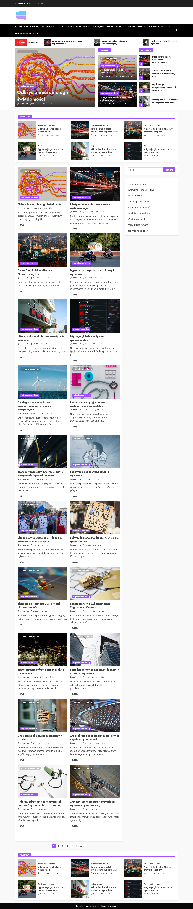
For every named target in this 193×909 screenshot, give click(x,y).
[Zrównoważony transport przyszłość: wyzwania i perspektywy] (95, 781)
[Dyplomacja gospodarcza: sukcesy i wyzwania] (144, 87)
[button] (176, 30)
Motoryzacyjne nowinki (139, 207)
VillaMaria (23, 104)
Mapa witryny (90, 905)
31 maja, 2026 (91, 480)
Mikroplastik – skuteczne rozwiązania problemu (165, 101)
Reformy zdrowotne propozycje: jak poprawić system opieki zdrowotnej (40, 803)
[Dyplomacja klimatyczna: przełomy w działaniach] (42, 715)
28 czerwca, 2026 (40, 414)
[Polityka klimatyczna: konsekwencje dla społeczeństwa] (95, 517)
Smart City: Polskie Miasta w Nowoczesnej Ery (163, 73)
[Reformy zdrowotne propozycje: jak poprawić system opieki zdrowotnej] (42, 781)
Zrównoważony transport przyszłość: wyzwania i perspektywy (92, 803)
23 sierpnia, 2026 (39, 104)
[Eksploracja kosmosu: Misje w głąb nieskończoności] (42, 583)
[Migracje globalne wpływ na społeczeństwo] (133, 151)
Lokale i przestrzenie (78, 26)
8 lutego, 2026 (39, 743)
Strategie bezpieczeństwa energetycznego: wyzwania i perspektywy (35, 406)
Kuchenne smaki (136, 195)
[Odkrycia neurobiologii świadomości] (55, 77)
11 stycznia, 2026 (92, 809)
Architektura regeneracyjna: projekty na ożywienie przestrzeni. (94, 737)
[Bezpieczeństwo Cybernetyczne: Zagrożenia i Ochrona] (95, 583)
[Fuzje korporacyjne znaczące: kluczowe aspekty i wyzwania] (95, 649)
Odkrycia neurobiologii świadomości (42, 95)
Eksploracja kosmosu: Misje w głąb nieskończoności (39, 605)
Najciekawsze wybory (26, 26)
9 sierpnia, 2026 (122, 104)
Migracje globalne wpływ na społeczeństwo (158, 151)
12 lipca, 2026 (99, 156)
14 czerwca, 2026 (92, 410)
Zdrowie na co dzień (159, 26)
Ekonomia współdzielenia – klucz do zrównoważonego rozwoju (40, 539)
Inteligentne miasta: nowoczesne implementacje (116, 99)
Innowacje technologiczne (107, 26)
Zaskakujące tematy (52, 26)
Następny (80, 846)
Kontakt (79, 905)
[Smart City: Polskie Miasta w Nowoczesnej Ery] (144, 74)
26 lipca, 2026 (46, 156)
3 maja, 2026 (38, 611)
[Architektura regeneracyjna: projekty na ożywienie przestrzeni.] (95, 715)
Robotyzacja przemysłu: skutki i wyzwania (89, 473)
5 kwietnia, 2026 (92, 677)
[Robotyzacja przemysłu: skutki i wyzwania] (95, 451)
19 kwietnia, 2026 (92, 611)
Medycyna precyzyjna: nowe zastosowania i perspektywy (87, 404)
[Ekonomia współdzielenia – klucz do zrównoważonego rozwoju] (42, 517)
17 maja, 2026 (38, 545)
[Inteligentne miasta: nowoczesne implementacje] (144, 60)
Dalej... (23, 225)
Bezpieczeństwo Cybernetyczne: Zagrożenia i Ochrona (90, 605)
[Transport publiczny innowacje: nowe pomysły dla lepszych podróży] (42, 451)
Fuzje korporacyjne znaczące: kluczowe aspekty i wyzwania (94, 671)
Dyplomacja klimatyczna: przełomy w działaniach (40, 737)
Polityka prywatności (107, 905)
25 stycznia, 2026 (92, 743)
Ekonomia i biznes (135, 26)
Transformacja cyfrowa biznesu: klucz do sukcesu (41, 671)
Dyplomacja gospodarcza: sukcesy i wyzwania (164, 87)
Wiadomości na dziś (25, 33)
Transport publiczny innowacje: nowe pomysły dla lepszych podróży (40, 473)
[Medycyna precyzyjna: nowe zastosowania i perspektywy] (95, 382)
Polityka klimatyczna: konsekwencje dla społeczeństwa (94, 539)
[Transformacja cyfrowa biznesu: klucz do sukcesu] (42, 649)
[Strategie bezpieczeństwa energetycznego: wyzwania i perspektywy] (42, 382)
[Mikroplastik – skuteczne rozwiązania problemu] (144, 101)
